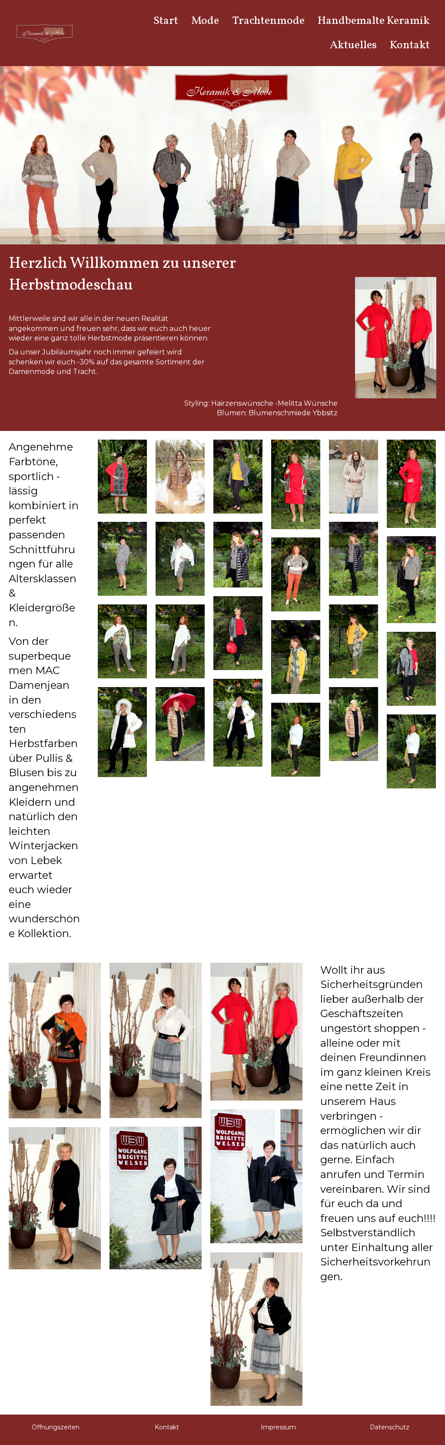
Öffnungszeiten (56, 1427)
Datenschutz (389, 1427)
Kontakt (167, 1427)
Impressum (278, 1427)
